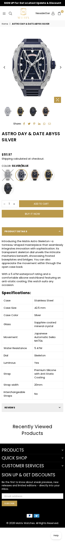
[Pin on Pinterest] (34, 123)
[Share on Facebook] (24, 123)
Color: (15, 166)
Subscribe (9, 503)
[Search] (10, 13)
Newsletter (43, 13)
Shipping (7, 158)
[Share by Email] (49, 123)
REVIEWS (10, 407)
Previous (4, 67)
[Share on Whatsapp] (44, 123)
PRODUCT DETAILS (16, 231)
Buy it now (32, 214)
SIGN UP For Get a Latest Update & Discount (32, 3)
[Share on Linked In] (39, 123)
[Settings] (53, 13)
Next (60, 67)
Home (5, 24)
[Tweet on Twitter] (29, 123)
